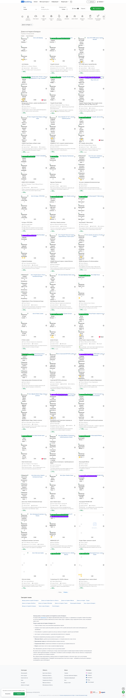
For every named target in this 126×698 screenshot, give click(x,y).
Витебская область (47, 675)
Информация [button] (55, 1)
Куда (24, 7)
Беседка (23, 682)
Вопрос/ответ (67, 682)
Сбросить (83, 8)
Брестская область (47, 673)
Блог (65, 680)
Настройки (7, 693)
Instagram (90, 673)
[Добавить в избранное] (46, 39)
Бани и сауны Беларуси (44, 606)
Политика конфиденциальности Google (67, 695)
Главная (22, 35)
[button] (100, 2)
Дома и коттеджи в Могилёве (45, 603)
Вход (89, 680)
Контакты (88, 670)
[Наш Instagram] (123, 695)
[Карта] (123, 692)
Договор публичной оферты (70, 675)
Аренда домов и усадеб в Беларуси (30, 600)
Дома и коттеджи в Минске (67, 600)
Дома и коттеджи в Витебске (29, 603)
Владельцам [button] (64, 1)
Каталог (36, 1)
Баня (22, 680)
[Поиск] (71, 2)
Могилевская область (48, 685)
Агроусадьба (24, 673)
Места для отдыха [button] (44, 1)
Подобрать (98, 8)
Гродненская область (48, 680)
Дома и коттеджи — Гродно (83, 600)
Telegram (90, 675)
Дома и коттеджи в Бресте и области (49, 600)
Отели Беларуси (55, 606)
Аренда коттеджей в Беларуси (29, 606)
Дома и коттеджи (25, 685)
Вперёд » (66, 592)
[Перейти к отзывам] (23, 60)
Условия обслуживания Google (81, 695)
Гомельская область (47, 677)
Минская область (47, 682)
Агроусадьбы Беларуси (75, 603)
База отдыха (24, 675)
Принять (19, 693)
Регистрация (91, 682)
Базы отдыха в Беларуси (89, 603)
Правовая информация (69, 677)
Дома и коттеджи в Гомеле (61, 603)
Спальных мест (62, 7)
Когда (42, 7)
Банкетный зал (24, 677)
